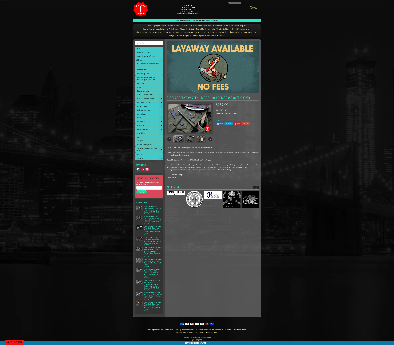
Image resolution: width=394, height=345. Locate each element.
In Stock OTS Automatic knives (242, 29)
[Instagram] (147, 169)
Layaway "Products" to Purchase (177, 26)
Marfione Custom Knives (174, 32)
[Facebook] (138, 169)
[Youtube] (142, 169)
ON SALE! (191, 29)
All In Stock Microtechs (144, 32)
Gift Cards (222, 35)
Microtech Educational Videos (236, 330)
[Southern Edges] (140, 9)
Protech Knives (212, 32)
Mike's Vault (183, 29)
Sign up (238, 2)
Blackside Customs (236, 32)
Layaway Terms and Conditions (186, 330)
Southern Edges (196, 337)
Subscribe (141, 192)
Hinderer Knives (189, 32)
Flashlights (172, 35)
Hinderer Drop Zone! (241, 26)
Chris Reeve (201, 32)
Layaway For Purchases (159, 26)
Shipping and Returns (155, 330)
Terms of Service (212, 332)
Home (149, 26)
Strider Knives (249, 32)
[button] (197, 343)
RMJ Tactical (223, 32)
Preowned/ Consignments (184, 35)
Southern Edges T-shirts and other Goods (206, 35)
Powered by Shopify (197, 340)
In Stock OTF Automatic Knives (221, 29)
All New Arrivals (228, 26)
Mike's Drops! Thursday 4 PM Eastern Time (210, 26)
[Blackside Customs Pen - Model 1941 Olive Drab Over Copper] (178, 139)
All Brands (193, 26)
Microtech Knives (159, 32)
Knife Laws (169, 330)
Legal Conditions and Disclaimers (211, 330)
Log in (231, 2)
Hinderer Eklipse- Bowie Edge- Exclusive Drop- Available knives (160, 29)
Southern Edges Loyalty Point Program (190, 332)
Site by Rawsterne (197, 339)
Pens (256, 32)
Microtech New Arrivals (203, 29)
